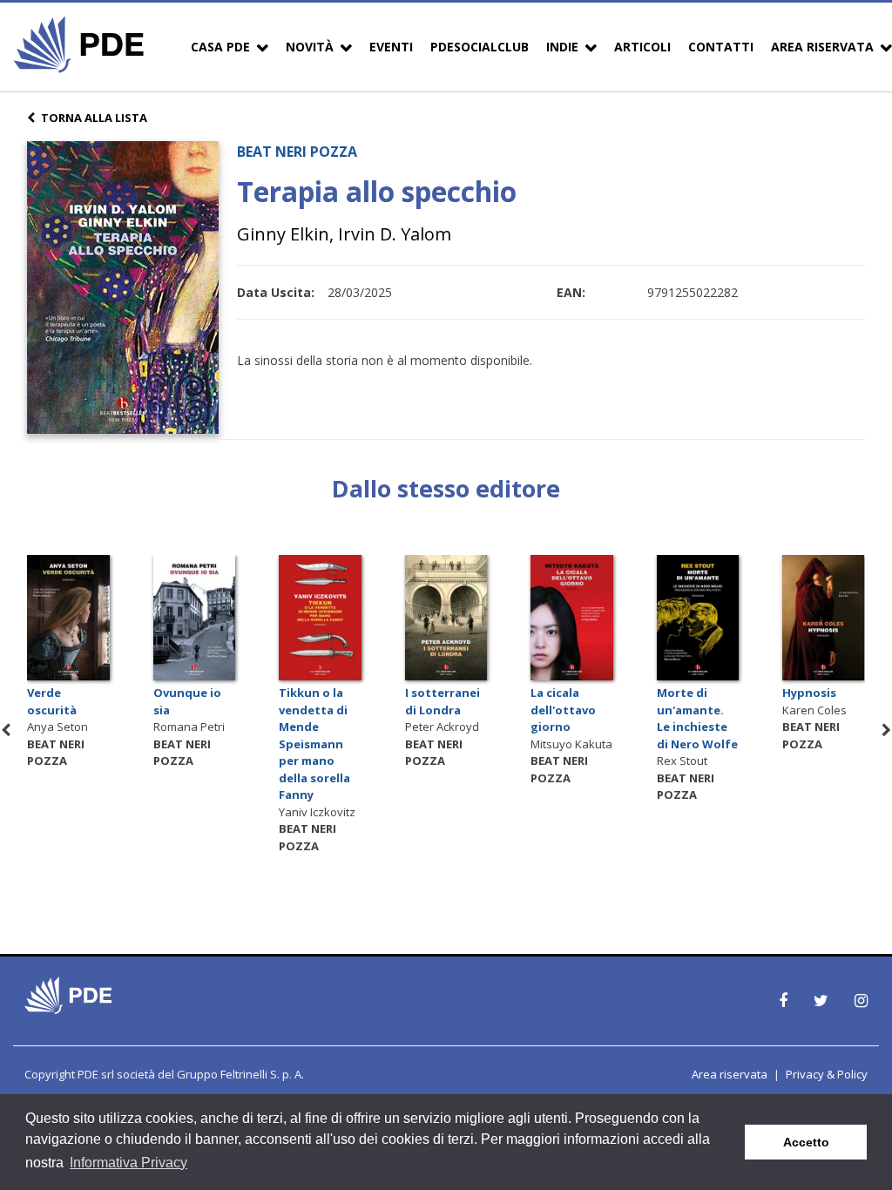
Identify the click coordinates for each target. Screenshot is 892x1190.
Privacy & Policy (827, 1074)
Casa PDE (220, 46)
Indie (562, 46)
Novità (310, 46)
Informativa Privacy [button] (128, 1162)
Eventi (391, 46)
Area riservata (729, 1074)
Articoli (642, 46)
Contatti (720, 46)
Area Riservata (822, 46)
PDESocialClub (479, 46)
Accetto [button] (806, 1142)
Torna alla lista (94, 117)
